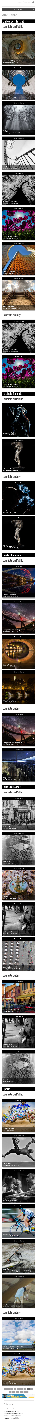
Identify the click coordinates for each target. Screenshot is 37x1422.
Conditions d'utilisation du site (12, 1415)
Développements (8, 1413)
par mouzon (6, 62)
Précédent (7, 1389)
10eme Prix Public (19, 278)
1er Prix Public (19, 33)
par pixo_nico (6, 203)
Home (5, 1411)
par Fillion (5, 98)
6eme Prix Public (19, 173)
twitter (18, 1418)
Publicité (10, 1411)
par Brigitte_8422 (8, 1306)
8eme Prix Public (19, 208)
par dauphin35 (7, 1165)
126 (21, 1392)
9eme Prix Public (19, 243)
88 (13, 1392)
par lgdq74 (6, 1130)
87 (10, 1392)
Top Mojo (16, 1411)
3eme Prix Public (19, 103)
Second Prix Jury (19, 321)
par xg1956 (6, 1348)
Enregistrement (27, 2)
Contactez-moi (18, 1413)
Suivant (26, 1392)
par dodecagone (7, 133)
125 (17, 1392)
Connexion (20, 2)
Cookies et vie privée (9, 1418)
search (33, 2)
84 (25, 1389)
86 (31, 1389)
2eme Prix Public (19, 68)
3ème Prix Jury (19, 356)
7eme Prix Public (19, 1276)
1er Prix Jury (19, 483)
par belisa (5, 435)
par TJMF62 (6, 933)
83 (21, 1389)
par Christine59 (7, 898)
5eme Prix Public (19, 672)
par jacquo (6, 1200)
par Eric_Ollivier (7, 308)
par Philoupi (6, 470)
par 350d (5, 702)
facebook (16, 1418)
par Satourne (6, 596)
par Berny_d (6, 273)
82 (18, 1389)
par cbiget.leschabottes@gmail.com (13, 1271)
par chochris (6, 168)
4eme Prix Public (19, 138)
